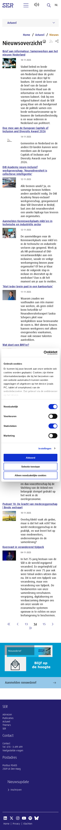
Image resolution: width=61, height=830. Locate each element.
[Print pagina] (44, 41)
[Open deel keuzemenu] (56, 41)
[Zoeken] (49, 5)
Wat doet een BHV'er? (16, 344)
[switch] (52, 416)
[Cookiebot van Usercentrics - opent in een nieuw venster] (43, 353)
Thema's (7, 725)
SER (4, 728)
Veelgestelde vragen (13, 750)
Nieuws (53, 34)
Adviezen (7, 714)
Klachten (27, 823)
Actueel (39, 34)
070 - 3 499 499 (15, 747)
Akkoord (30, 457)
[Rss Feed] (51, 41)
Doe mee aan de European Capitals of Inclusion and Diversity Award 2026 (25, 130)
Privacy (16, 823)
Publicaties (8, 718)
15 (44, 624)
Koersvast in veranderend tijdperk (23, 547)
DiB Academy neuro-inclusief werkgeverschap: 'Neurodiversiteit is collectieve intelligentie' (25, 170)
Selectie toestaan (30, 466)
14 (35, 624)
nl (56, 5)
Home (26, 34)
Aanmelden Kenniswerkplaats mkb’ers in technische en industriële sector (27, 223)
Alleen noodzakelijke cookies (30, 475)
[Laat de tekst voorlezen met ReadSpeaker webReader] (36, 5)
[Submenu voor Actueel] (54, 23)
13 (26, 624)
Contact (6, 743)
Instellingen (44, 448)
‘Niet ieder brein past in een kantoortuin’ (28, 286)
